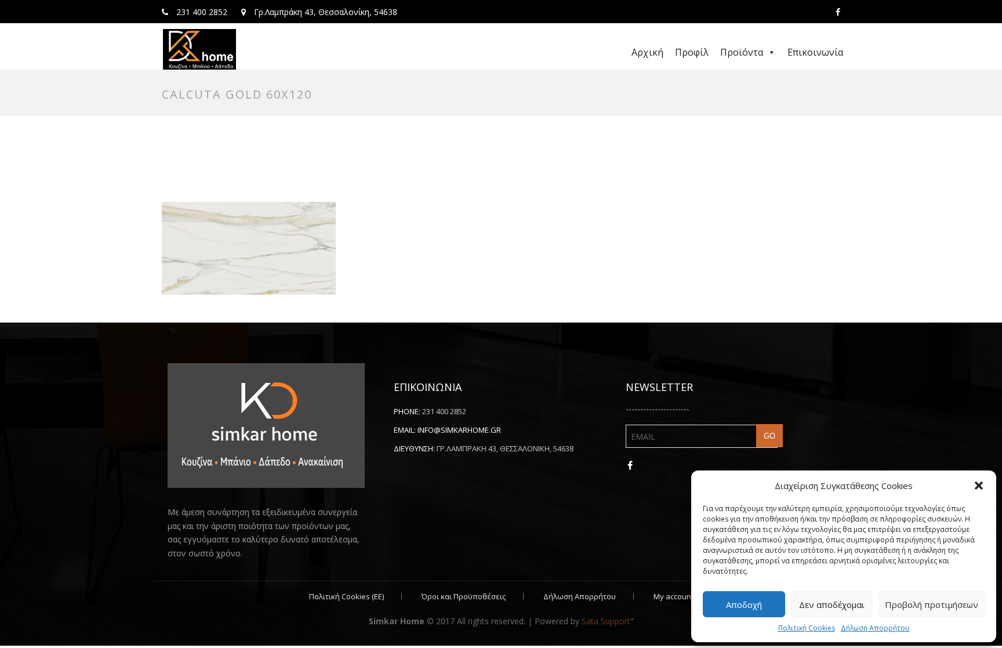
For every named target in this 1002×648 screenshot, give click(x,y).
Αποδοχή (744, 604)
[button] (979, 485)
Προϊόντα (741, 52)
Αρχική (647, 52)
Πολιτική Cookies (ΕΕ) (346, 596)
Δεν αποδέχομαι (832, 604)
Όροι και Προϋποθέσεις (464, 596)
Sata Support (606, 621)
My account (674, 596)
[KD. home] (199, 49)
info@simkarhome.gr (459, 430)
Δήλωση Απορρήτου (875, 628)
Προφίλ (692, 52)
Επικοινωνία (815, 52)
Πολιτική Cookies (806, 628)
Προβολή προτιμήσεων (931, 604)
